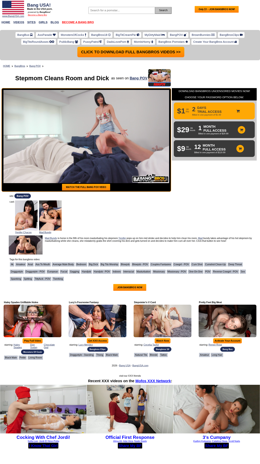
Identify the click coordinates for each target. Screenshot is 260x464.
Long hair (217, 355)
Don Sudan (33, 346)
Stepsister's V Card (145, 302)
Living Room (35, 357)
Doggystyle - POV (35, 271)
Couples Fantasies (161, 264)
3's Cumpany (217, 437)
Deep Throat (235, 264)
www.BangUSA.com (13, 16)
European (52, 271)
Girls (43, 22)
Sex (243, 271)
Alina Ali (117, 441)
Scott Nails (234, 441)
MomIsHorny (142, 41)
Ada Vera (128, 441)
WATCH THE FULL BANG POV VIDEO (86, 187)
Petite (23, 357)
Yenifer (122, 238)
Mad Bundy (45, 232)
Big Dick (93, 264)
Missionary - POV (176, 271)
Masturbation (143, 271)
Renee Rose (215, 345)
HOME (6, 66)
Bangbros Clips (97, 349)
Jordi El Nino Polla (49, 441)
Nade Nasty (140, 441)
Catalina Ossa (219, 441)
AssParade (45, 34)
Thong (99, 355)
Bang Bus (228, 349)
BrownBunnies (201, 34)
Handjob (86, 271)
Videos (18, 22)
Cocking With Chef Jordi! (43, 437)
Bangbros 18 (162, 349)
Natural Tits (141, 355)
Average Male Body (63, 264)
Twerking (58, 279)
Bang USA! (39, 5)
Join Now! (178, 23)
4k (12, 264)
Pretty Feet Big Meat (210, 302)
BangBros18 (99, 34)
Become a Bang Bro (37, 15)
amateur (204, 355)
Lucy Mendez (86, 345)
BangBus (23, 34)
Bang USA (124, 365)
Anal (30, 264)
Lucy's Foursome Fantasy (84, 302)
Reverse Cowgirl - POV (225, 271)
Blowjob (125, 264)
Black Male (11, 357)
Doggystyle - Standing (82, 355)
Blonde (154, 355)
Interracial (128, 271)
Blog (55, 22)
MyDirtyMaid (153, 34)
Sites (31, 22)
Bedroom (81, 264)
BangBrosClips (230, 34)
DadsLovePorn (117, 41)
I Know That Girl (43, 446)
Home (6, 22)
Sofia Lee (33, 441)
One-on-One (196, 271)
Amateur (20, 264)
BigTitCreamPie (126, 34)
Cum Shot (197, 264)
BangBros (19, 66)
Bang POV (35, 66)
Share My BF (130, 446)
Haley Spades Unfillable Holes (21, 302)
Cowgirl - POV (181, 264)
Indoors (117, 271)
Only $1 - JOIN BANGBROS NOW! (217, 9)
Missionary (159, 271)
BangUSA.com (140, 365)
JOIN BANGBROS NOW (129, 287)
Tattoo (163, 355)
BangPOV (177, 34)
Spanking (16, 279)
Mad (200, 238)
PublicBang (67, 41)
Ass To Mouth (43, 264)
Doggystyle (17, 271)
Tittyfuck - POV (42, 279)
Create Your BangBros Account (213, 41)
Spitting (28, 279)
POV (207, 271)
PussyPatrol (91, 41)
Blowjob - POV (140, 264)
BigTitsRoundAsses (36, 41)
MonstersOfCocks (73, 34)
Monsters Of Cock (32, 352)
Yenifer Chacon (23, 232)
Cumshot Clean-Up (215, 264)
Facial (64, 271)
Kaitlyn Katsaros (202, 441)
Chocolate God (49, 346)
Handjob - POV (102, 271)
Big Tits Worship (109, 264)
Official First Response (130, 437)
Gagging (74, 271)
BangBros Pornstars (171, 41)
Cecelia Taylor (151, 345)
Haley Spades (18, 346)
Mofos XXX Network (153, 381)
